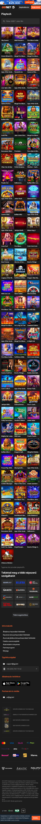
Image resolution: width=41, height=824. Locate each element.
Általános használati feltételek (14, 632)
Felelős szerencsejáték (11, 641)
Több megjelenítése (20, 615)
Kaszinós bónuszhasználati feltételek (16, 635)
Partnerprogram (9, 648)
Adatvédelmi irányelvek (11, 644)
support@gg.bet (12, 664)
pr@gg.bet (10, 697)
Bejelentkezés (24, 7)
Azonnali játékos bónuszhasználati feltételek (19, 638)
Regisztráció (36, 7)
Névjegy (6, 651)
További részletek (15, 820)
